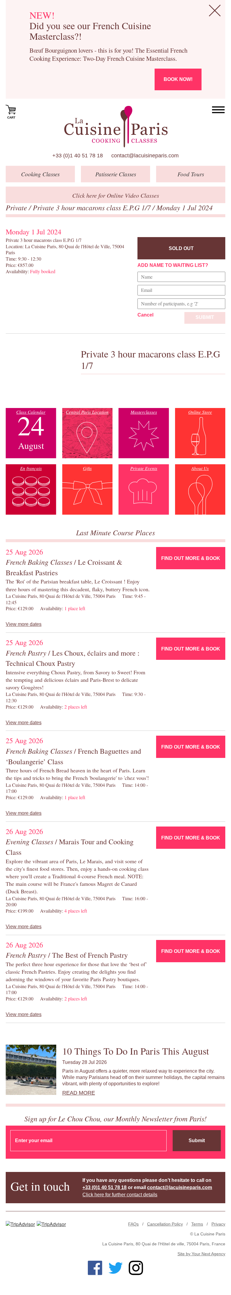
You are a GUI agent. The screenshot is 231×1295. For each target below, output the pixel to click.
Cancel (145, 314)
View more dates (24, 624)
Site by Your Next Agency (201, 1253)
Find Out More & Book (190, 558)
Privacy (218, 1224)
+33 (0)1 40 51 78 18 (77, 156)
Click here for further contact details (119, 1194)
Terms (197, 1224)
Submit (205, 317)
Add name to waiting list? (172, 265)
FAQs (133, 1224)
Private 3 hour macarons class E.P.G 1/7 (92, 207)
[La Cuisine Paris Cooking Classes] (115, 126)
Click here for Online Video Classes (115, 195)
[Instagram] (136, 1268)
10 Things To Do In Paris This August (135, 1050)
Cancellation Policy (165, 1224)
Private (17, 207)
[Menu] (218, 110)
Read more (78, 1093)
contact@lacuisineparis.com (145, 156)
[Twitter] (115, 1268)
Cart (11, 117)
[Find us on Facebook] (95, 1268)
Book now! (178, 79)
